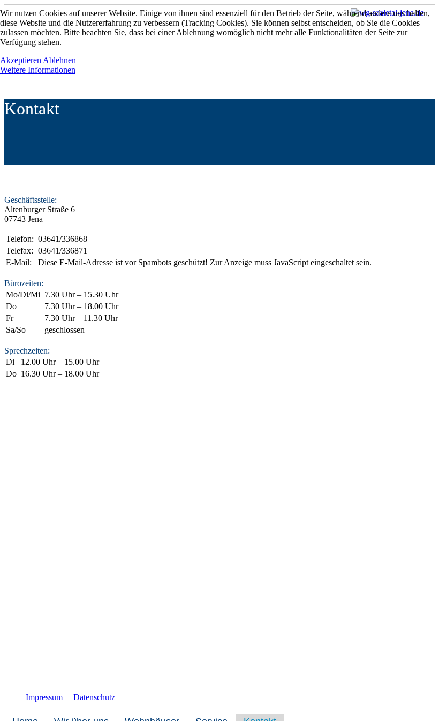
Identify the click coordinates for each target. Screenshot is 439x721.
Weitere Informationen (37, 69)
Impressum (44, 697)
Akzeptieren (20, 60)
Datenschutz (94, 697)
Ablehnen (59, 60)
